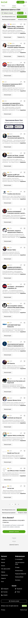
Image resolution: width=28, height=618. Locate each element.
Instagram (5, 588)
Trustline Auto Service (13, 194)
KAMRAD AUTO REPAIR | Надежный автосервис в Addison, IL (14, 269)
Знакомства (4, 575)
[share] (21, 24)
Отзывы (17, 567)
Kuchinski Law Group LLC (14, 418)
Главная (14, 538)
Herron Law (10, 488)
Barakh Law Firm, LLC (13, 453)
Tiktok (18, 592)
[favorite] (24, 24)
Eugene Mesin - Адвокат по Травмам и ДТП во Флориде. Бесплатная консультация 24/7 (15, 29)
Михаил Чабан (11, 250)
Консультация (7, 37)
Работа (3, 5)
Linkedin (5, 595)
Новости (3, 578)
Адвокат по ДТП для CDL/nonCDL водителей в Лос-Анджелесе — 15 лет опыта (16, 176)
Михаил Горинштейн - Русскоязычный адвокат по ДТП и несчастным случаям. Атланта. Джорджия (15, 138)
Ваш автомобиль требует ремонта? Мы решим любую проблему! (15, 307)
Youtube (5, 592)
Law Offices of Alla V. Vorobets (16, 470)
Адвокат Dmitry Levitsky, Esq (15, 435)
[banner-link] (14, 124)
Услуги (14, 5)
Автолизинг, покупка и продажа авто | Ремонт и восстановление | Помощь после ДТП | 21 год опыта (15, 233)
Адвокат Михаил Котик (14, 400)
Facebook (19, 588)
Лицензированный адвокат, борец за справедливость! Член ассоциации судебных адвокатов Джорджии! (15, 346)
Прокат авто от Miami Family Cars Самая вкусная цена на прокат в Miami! (15, 66)
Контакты (17, 580)
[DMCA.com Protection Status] (24, 606)
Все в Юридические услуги (8, 16)
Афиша (3, 572)
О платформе (18, 559)
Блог (2, 581)
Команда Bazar (19, 577)
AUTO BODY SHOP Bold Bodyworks (13, 325)
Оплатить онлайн (15, 601)
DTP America (11, 363)
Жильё (3, 562)
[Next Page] (18, 504)
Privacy (3, 610)
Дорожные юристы (22, 16)
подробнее (23, 33)
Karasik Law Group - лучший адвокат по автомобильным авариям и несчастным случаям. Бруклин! (15, 158)
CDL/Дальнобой (5, 569)
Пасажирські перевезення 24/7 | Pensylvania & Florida (12, 85)
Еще (24, 5)
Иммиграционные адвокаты (9, 19)
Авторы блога (19, 570)
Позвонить (20, 37)
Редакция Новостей (20, 573)
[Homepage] (4, 2)
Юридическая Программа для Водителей (16, 381)
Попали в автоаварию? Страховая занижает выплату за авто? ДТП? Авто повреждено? (16, 214)
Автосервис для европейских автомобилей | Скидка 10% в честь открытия (12, 105)
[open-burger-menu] (26, 2)
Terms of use (23, 610)
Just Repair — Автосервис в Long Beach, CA (15, 287)
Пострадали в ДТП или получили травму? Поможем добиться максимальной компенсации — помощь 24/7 (16, 48)
